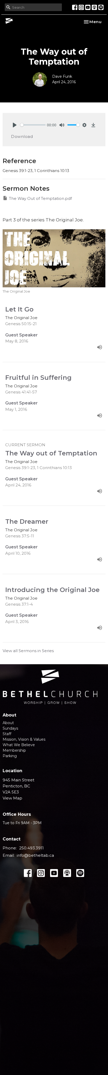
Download (22, 136)
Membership (14, 750)
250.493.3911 (31, 847)
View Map (12, 798)
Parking (10, 756)
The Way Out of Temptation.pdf (40, 198)
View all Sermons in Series (28, 650)
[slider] (33, 124)
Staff (7, 733)
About (8, 722)
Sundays (10, 728)
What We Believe (19, 744)
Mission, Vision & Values (24, 739)
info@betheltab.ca (35, 855)
